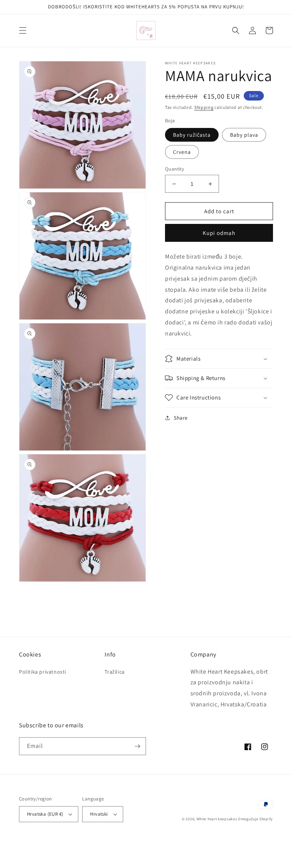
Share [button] (181, 417)
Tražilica (114, 671)
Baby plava (244, 134)
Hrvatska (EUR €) (45, 814)
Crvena (182, 152)
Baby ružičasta (192, 134)
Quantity (174, 169)
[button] (22, 30)
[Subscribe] (137, 746)
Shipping (204, 107)
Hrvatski (99, 814)
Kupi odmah (219, 232)
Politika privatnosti (42, 671)
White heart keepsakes (217, 818)
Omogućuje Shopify (255, 818)
